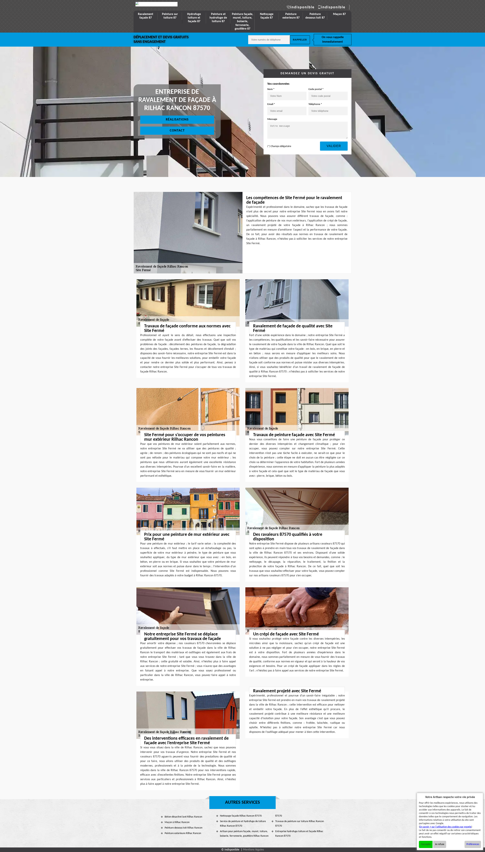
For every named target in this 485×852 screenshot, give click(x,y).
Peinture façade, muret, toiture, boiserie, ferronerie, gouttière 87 (242, 21)
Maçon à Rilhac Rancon (177, 822)
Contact (177, 130)
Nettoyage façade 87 (266, 16)
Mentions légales (253, 849)
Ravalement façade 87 (145, 16)
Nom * (271, 89)
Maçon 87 (339, 14)
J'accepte (426, 844)
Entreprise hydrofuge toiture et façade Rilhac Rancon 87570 (299, 833)
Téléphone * (315, 104)
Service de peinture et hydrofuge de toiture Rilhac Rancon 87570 (243, 823)
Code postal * (316, 89)
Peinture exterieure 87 (291, 16)
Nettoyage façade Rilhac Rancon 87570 (241, 815)
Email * (271, 104)
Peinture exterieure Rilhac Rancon (183, 833)
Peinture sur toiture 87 (170, 16)
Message (272, 119)
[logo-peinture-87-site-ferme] (156, 4)
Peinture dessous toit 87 (315, 16)
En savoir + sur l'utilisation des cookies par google (445, 826)
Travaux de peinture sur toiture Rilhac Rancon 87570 (299, 823)
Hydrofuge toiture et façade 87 (194, 18)
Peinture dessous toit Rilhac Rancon (183, 827)
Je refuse (439, 844)
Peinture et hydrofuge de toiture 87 (218, 18)
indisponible (302, 7)
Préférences (472, 844)
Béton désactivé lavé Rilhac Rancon (183, 816)
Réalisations (177, 119)
